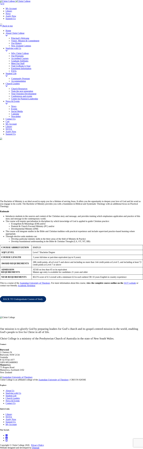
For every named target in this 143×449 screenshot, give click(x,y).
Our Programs (17, 56)
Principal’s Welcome (20, 38)
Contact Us (11, 119)
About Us (10, 390)
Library (9, 11)
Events (14, 109)
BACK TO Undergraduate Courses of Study (23, 299)
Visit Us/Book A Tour (20, 66)
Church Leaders (13, 83)
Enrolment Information (21, 68)
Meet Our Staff (17, 63)
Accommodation (18, 81)
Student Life (11, 73)
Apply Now (11, 16)
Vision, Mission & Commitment (25, 41)
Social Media (17, 111)
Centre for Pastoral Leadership (24, 99)
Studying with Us (13, 48)
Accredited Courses (19, 58)
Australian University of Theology (35, 283)
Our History (16, 43)
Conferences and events (21, 96)
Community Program (20, 78)
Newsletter (16, 116)
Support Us (11, 18)
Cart (7, 121)
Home (8, 30)
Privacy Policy (37, 445)
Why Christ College (20, 53)
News (13, 106)
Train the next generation (22, 91)
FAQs (13, 71)
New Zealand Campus (21, 46)
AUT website (130, 283)
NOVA (9, 129)
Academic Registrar (26, 285)
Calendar (15, 114)
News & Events (13, 101)
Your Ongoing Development (23, 93)
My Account (11, 8)
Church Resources (19, 88)
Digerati (35, 447)
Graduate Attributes (19, 61)
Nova (8, 13)
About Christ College (15, 33)
